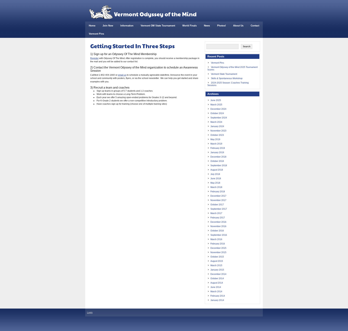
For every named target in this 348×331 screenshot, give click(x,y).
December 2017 (218, 196)
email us (122, 75)
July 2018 (215, 174)
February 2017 (217, 217)
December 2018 (218, 157)
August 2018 (216, 170)
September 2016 (218, 235)
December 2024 (218, 109)
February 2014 (217, 296)
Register (94, 58)
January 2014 (217, 300)
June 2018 (215, 178)
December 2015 (218, 248)
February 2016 (217, 243)
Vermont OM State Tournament (158, 25)
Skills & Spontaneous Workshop (227, 78)
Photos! (221, 25)
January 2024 (217, 126)
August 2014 (216, 283)
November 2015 (218, 252)
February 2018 (217, 191)
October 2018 (217, 161)
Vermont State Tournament (224, 74)
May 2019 (215, 139)
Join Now (108, 25)
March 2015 (216, 265)
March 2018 (216, 187)
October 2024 (217, 113)
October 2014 (217, 278)
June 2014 (215, 287)
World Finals (189, 25)
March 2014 (216, 291)
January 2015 (217, 270)
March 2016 (216, 239)
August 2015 (216, 261)
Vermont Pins (96, 33)
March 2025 (216, 104)
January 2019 (217, 152)
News (207, 25)
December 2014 (218, 274)
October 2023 (217, 135)
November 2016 (218, 226)
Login (90, 312)
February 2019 (217, 148)
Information (126, 25)
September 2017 (218, 209)
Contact (255, 25)
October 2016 (217, 230)
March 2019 (216, 144)
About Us (238, 25)
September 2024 (218, 117)
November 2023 (218, 130)
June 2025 (215, 100)
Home (92, 25)
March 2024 (216, 122)
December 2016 (218, 222)
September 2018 (218, 165)
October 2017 (217, 204)
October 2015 (217, 256)
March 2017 (216, 213)
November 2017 (218, 200)
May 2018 (215, 183)
